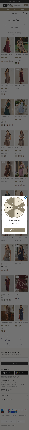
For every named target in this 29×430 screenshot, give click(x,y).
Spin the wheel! (14, 230)
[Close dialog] (25, 197)
